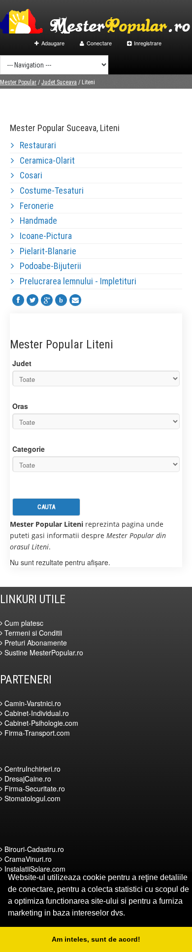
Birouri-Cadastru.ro (33, 849)
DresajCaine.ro (26, 778)
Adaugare (52, 43)
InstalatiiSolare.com (33, 869)
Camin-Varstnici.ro (31, 703)
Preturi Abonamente (34, 642)
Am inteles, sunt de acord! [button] (96, 939)
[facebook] (18, 300)
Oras (20, 406)
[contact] (75, 300)
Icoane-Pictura (43, 236)
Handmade (35, 220)
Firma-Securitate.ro (33, 788)
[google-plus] (47, 300)
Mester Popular (18, 82)
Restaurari (35, 145)
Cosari (28, 175)
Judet (22, 363)
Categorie (28, 449)
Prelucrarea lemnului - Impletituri (75, 281)
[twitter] (32, 300)
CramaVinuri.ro (27, 859)
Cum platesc (22, 623)
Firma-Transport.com (36, 733)
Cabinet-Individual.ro (35, 713)
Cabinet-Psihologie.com (40, 723)
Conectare (99, 43)
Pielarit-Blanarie (45, 251)
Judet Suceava (59, 82)
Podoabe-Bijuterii (47, 266)
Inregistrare (147, 43)
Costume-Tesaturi (49, 190)
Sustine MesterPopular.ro (42, 652)
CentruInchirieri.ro (31, 769)
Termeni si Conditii (32, 633)
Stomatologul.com (31, 798)
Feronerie (34, 206)
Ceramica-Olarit (44, 160)
